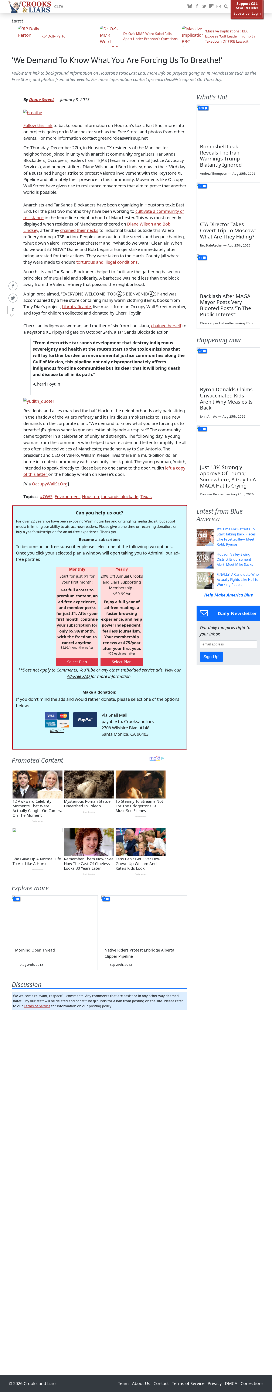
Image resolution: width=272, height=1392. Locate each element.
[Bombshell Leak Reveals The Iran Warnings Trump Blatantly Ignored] (228, 122)
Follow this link (37, 125)
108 (201, 108)
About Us (141, 1383)
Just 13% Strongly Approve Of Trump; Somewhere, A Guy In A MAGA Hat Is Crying (228, 476)
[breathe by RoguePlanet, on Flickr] (32, 112)
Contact (161, 1383)
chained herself (166, 326)
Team (123, 1383)
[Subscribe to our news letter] (218, 6)
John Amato (208, 416)
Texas (146, 496)
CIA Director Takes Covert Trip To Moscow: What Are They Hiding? (228, 230)
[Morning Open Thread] (55, 919)
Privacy (215, 1383)
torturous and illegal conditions (107, 262)
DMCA (231, 1383)
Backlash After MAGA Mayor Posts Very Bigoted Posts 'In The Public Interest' (225, 305)
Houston (90, 496)
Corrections (252, 1383)
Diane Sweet (41, 99)
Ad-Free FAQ (78, 676)
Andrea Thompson (213, 173)
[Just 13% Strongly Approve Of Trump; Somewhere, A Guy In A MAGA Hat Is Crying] (228, 443)
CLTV (58, 6)
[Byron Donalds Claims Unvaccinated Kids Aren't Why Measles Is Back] (228, 365)
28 (200, 351)
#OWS (46, 496)
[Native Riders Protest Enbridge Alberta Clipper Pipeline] (144, 919)
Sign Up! (211, 656)
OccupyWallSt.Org (50, 484)
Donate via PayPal (85, 719)
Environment (67, 496)
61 (200, 258)
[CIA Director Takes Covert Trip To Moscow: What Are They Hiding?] (228, 200)
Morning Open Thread (35, 950)
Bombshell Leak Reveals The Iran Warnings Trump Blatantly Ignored (221, 155)
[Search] (225, 6)
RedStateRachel (211, 245)
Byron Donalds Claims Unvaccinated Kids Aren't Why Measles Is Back (226, 398)
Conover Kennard (212, 494)
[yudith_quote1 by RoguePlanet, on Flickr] (39, 401)
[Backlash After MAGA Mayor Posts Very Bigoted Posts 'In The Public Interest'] (228, 272)
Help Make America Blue (228, 595)
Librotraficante (76, 306)
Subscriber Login (247, 13)
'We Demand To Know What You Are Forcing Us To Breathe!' (117, 60)
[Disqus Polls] (99, 1068)
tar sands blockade (119, 496)
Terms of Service (37, 1006)
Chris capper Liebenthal (217, 323)
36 (200, 429)
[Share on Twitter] (12, 298)
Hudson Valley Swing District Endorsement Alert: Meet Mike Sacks (235, 559)
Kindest (57, 730)
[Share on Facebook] (12, 285)
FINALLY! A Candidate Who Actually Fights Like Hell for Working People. (238, 579)
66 (200, 186)
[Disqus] (99, 1180)
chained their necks (79, 230)
